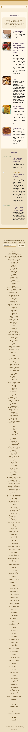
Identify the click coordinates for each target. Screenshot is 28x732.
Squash (14, 663)
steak (14, 668)
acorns (14, 251)
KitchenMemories (14, 349)
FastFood (14, 313)
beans (14, 458)
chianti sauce (14, 494)
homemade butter (14, 557)
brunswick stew (14, 277)
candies (14, 283)
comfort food (14, 299)
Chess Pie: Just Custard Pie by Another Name (18, 208)
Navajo (14, 361)
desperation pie (14, 516)
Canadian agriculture (14, 281)
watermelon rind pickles (14, 696)
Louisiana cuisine (14, 579)
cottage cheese (14, 302)
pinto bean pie (14, 611)
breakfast (14, 275)
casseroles (14, 286)
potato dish (14, 620)
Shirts (14, 434)
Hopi (14, 343)
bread (14, 272)
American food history (14, 254)
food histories (14, 314)
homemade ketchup (14, 558)
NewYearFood (14, 362)
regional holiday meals (14, 382)
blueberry (14, 271)
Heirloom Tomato (14, 335)
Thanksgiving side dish (14, 407)
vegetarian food (14, 690)
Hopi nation (14, 560)
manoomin (14, 353)
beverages (14, 268)
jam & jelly (14, 570)
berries (14, 464)
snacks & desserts (14, 651)
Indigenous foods (14, 563)
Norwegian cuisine (14, 602)
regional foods (14, 629)
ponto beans (14, 615)
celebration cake (14, 491)
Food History (14, 316)
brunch (14, 479)
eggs (14, 525)
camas (14, 280)
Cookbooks (14, 428)
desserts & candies (14, 521)
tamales (14, 675)
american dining (14, 253)
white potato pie (14, 422)
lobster (14, 578)
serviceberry (14, 391)
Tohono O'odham (14, 409)
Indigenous (14, 344)
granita (14, 545)
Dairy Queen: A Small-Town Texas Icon (18, 159)
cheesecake (14, 492)
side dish (14, 645)
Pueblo (14, 380)
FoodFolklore (14, 322)
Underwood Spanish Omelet (18, 107)
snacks (14, 394)
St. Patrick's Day (14, 401)
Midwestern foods (14, 590)
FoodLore (14, 534)
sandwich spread (14, 635)
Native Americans (14, 359)
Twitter (2, 2)
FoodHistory (14, 323)
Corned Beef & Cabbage (14, 509)
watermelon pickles (14, 421)
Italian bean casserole (14, 569)
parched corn (14, 368)
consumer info (14, 301)
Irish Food (14, 567)
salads (14, 633)
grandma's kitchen (14, 332)
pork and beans (14, 376)
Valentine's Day (14, 415)
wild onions (14, 699)
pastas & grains (14, 605)
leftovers (14, 575)
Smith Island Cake (14, 648)
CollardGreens (14, 298)
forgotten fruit (14, 326)
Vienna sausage (14, 692)
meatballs (14, 584)
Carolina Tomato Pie (14, 486)
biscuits (14, 467)
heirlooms (14, 552)
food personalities (14, 317)
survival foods (14, 404)
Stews (14, 403)
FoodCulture (14, 320)
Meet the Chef (14, 706)
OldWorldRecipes (14, 367)
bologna (14, 471)
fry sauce (14, 542)
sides (14, 392)
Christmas (14, 290)
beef (14, 459)
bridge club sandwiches (14, 477)
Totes (14, 431)
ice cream (14, 561)
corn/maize (14, 507)
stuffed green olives (14, 671)
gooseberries (14, 331)
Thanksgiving (14, 406)
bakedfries (14, 455)
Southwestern (14, 662)
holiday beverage (14, 555)
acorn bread (14, 441)
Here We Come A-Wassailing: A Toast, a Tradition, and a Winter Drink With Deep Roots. (19, 48)
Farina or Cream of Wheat (18, 175)
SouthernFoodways (14, 400)
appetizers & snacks (14, 259)
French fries (14, 537)
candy (14, 485)
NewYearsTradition (14, 364)
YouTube (4, 2)
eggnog (14, 311)
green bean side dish (14, 549)
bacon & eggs (14, 262)
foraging (14, 325)
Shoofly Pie (17, 128)
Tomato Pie (14, 410)
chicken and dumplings (14, 287)
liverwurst (14, 576)
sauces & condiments (14, 389)
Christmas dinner (14, 292)
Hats (14, 430)
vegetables (14, 416)
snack (14, 650)
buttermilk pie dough (14, 482)
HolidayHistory (14, 340)
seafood (14, 641)
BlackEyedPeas (14, 269)
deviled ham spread (14, 522)
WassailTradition (14, 419)
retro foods (14, 383)
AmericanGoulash (14, 257)
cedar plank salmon (14, 489)
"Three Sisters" (14, 440)
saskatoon (14, 388)
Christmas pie (14, 293)
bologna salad (14, 473)
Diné (14, 308)
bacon (14, 450)
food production (14, 319)
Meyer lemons (14, 588)
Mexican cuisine (14, 587)
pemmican (14, 371)
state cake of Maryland (14, 666)
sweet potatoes (14, 674)
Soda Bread (14, 653)
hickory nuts (14, 554)
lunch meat (14, 350)
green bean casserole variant (14, 548)
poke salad (14, 373)
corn (14, 506)
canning (14, 284)
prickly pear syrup (14, 623)
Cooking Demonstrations (14, 713)
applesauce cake (14, 260)
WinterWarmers (14, 701)
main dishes (14, 352)
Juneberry (14, 347)
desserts (14, 307)
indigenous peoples (14, 346)
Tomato (14, 681)
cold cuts (14, 296)
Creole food (14, 513)
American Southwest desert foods (14, 256)
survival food (14, 672)
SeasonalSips (14, 642)
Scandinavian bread (14, 639)
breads (14, 274)
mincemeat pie (14, 356)
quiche (14, 627)
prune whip (14, 379)
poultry (14, 377)
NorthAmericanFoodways (14, 365)
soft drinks (14, 395)
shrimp (14, 644)
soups (14, 654)
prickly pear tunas (14, 624)
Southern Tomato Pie (14, 659)
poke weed (14, 374)
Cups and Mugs (14, 433)
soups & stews (14, 397)
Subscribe (21, 245)
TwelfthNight (14, 413)
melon (14, 355)
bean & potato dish (14, 456)
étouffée (14, 527)
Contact (14, 708)
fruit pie (14, 329)
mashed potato (14, 582)
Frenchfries (14, 328)
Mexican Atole (18, 31)
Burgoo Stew (14, 278)
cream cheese (14, 512)
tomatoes (14, 412)
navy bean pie (14, 597)
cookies (14, 504)
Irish (14, 566)
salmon (14, 385)
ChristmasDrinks (14, 295)
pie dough (14, 609)
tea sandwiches (14, 677)
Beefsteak (14, 266)
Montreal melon (14, 358)
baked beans (14, 263)
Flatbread (14, 528)
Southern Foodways (14, 398)
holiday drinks (14, 337)
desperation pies (14, 305)
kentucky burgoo (14, 573)
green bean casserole (14, 334)
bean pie (14, 265)
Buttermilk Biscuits (16, 78)
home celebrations (14, 341)
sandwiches (14, 386)
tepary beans (14, 678)
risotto (14, 632)
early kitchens (14, 310)
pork (14, 617)
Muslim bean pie (14, 594)
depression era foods (14, 304)
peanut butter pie (14, 370)
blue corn (14, 470)
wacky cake (14, 418)
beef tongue (14, 461)
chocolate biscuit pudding (14, 289)
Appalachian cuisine (14, 446)
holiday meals (14, 338)
